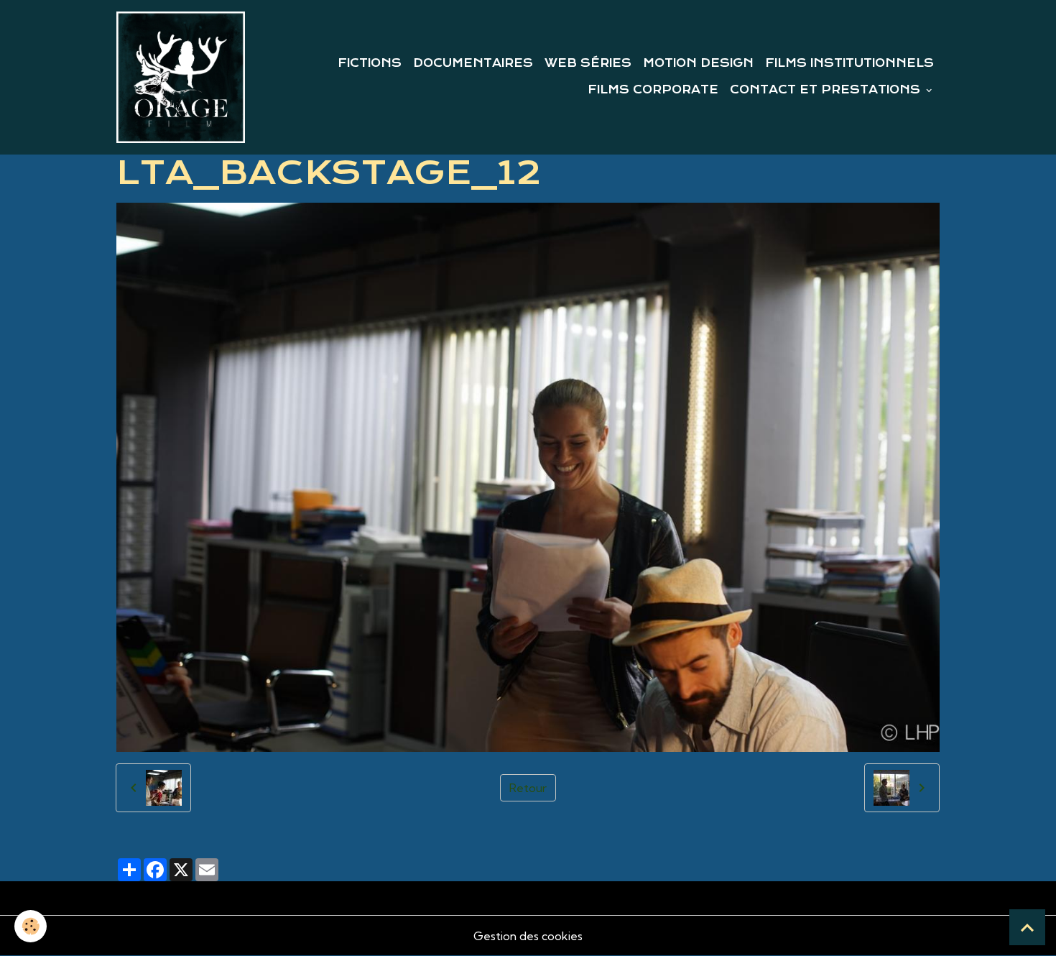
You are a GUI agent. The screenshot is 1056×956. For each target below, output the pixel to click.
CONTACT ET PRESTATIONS (827, 89)
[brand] (180, 77)
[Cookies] (30, 926)
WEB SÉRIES (588, 63)
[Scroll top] (1027, 927)
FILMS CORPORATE (653, 89)
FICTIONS (370, 63)
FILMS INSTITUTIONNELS (849, 63)
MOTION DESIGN (698, 63)
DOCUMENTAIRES (473, 63)
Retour (528, 788)
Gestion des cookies (528, 936)
